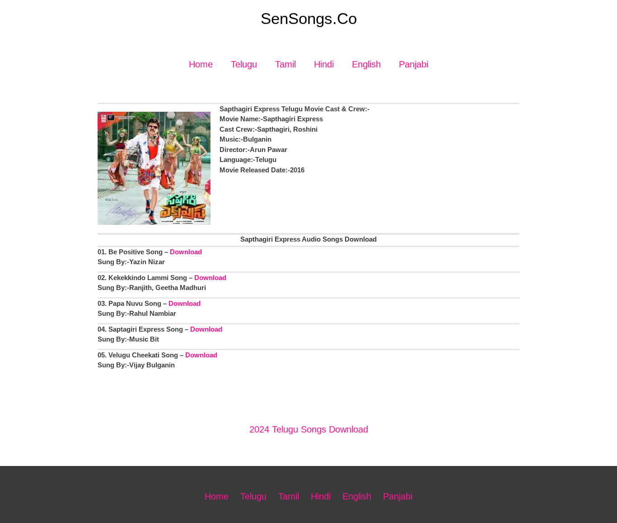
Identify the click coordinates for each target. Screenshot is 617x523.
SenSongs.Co (309, 18)
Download (186, 252)
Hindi (324, 64)
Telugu (244, 64)
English (366, 64)
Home (201, 64)
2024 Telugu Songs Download (308, 429)
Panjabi (413, 64)
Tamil (285, 64)
